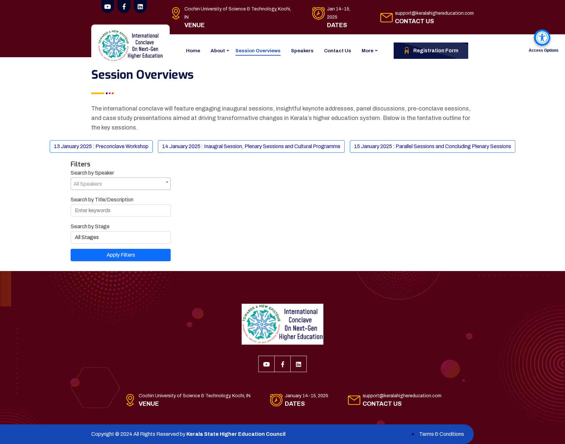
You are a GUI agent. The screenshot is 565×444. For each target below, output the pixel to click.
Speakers (302, 50)
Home (193, 50)
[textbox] (120, 184)
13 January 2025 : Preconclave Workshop (101, 146)
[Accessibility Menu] (542, 37)
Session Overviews (258, 50)
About (218, 50)
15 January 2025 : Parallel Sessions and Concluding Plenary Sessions (432, 146)
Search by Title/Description (102, 199)
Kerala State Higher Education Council (235, 434)
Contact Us (337, 50)
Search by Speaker (92, 173)
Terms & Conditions (441, 434)
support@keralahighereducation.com (434, 13)
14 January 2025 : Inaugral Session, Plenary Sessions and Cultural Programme (251, 146)
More (367, 50)
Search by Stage (90, 226)
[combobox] (121, 184)
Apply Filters (121, 255)
